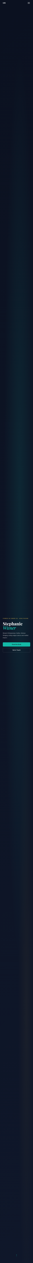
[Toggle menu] (28, 3)
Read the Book (16, 644)
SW (4, 3)
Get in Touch (16, 650)
